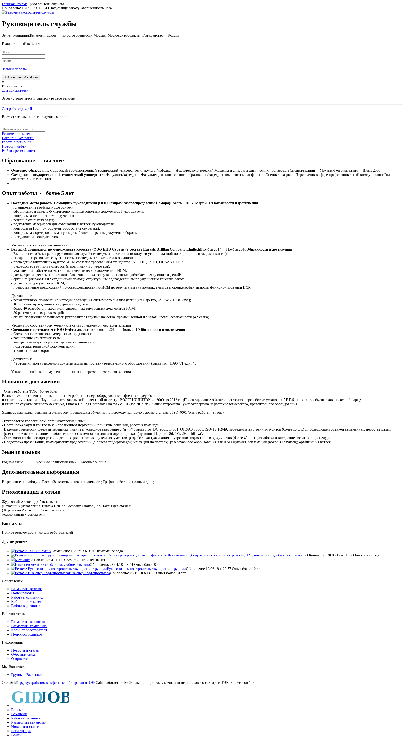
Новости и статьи (25, 650)
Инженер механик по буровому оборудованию (52, 564)
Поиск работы (22, 593)
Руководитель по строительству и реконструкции (146, 569)
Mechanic (22, 560)
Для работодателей (17, 109)
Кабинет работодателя (29, 630)
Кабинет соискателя (27, 601)
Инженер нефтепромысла (89, 573)
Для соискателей (15, 90)
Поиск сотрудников (27, 634)
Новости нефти (14, 146)
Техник (45, 551)
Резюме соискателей (18, 134)
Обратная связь (23, 654)
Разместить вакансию (28, 622)
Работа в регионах (16, 142)
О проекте (19, 659)
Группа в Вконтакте (27, 675)
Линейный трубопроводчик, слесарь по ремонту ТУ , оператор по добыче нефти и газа (237, 555)
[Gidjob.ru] (55, 683)
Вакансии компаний (18, 138)
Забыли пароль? (14, 69)
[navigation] (202, 713)
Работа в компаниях (27, 597)
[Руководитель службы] (28, 12)
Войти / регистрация (18, 151)
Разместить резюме (26, 589)
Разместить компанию (29, 626)
